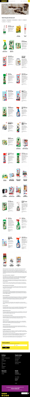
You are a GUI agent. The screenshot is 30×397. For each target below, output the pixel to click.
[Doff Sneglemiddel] (18, 45)
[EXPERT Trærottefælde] (25, 189)
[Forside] (4, 1)
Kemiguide (3, 373)
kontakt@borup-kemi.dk (18, 374)
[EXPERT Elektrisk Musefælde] (18, 173)
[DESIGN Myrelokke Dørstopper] (4, 127)
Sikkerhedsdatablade (4, 372)
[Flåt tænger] (18, 29)
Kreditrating (3, 367)
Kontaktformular (4, 366)
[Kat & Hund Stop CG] (4, 206)
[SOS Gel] (25, 29)
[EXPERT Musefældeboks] (5, 191)
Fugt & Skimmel (17, 359)
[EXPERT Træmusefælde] (18, 189)
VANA (2, 365)
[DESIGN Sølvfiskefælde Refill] (18, 259)
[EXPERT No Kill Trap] (12, 190)
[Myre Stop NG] (4, 224)
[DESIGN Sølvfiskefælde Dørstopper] (12, 260)
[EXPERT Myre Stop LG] (4, 62)
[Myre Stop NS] (18, 224)
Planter (4, 21)
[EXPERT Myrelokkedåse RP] (18, 96)
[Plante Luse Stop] (4, 45)
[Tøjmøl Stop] (11, 45)
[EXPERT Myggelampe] (25, 142)
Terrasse (9, 21)
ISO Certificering (3, 363)
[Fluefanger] (5, 176)
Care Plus (9, 25)
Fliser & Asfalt (16, 360)
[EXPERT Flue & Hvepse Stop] (4, 158)
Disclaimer (3, 359)
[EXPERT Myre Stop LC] (18, 243)
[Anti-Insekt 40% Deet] (4, 30)
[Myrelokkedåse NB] (4, 112)
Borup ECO (4, 50)
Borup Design (10, 122)
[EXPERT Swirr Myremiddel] (18, 62)
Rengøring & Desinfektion (18, 362)
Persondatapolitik (4, 360)
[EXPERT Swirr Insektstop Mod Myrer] (4, 242)
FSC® (2, 362)
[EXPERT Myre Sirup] (4, 96)
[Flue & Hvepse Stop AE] (18, 158)
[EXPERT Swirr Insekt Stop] (18, 112)
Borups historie (3, 356)
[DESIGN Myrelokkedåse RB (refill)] (18, 127)
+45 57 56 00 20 (15, 389)
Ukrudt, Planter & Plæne (18, 356)
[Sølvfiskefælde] (18, 142)
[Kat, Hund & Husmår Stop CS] (18, 206)
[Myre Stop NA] (4, 79)
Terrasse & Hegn (17, 363)
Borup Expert (23, 73)
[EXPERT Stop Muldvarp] (5, 258)
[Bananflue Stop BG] (4, 142)
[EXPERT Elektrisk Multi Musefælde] (12, 175)
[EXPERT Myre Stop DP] (18, 79)
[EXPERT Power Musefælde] (25, 174)
